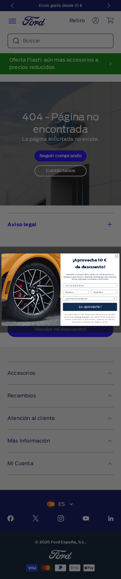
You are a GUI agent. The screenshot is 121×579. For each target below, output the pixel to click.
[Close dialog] (116, 255)
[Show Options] (114, 298)
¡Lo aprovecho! (90, 307)
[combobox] (89, 298)
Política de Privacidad (81, 317)
